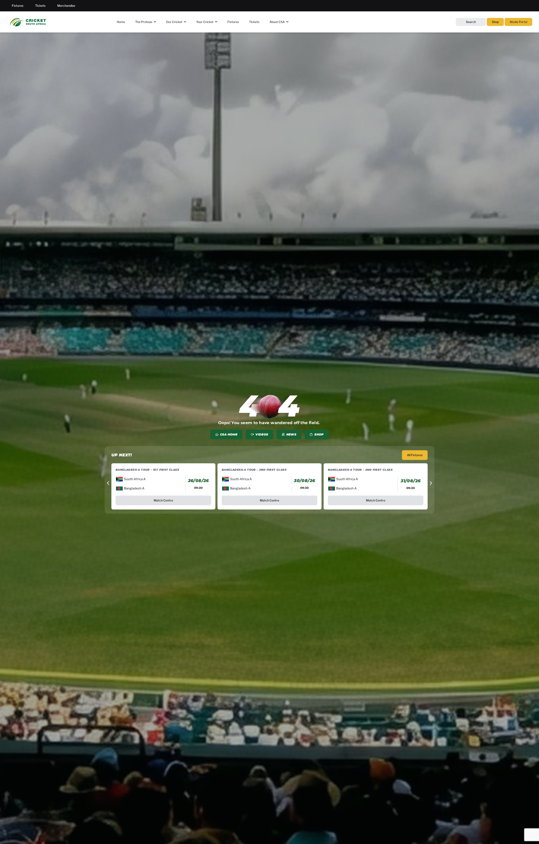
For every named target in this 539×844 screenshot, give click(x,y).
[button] (108, 483)
